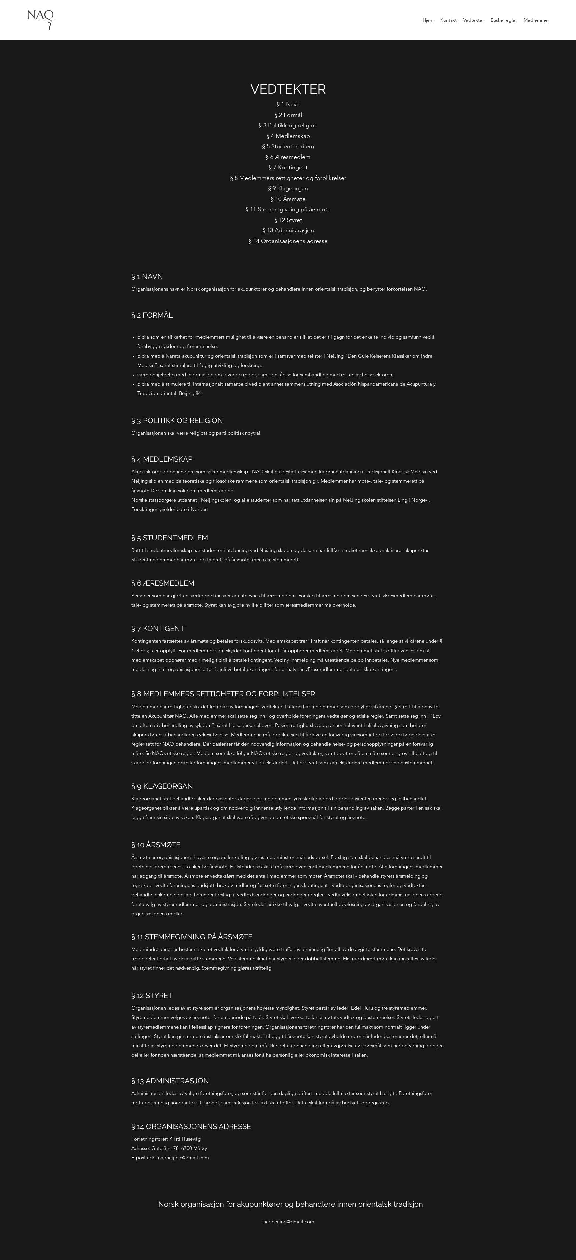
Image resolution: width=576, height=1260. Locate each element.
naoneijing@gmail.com (183, 1157)
